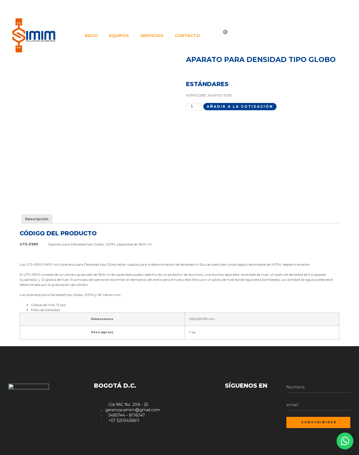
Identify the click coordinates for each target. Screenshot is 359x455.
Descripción (37, 219)
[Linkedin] (336, 8)
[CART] (221, 35)
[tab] (37, 219)
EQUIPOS (119, 35)
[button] (345, 441)
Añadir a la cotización (240, 106)
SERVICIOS (152, 35)
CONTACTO (187, 35)
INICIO (91, 35)
